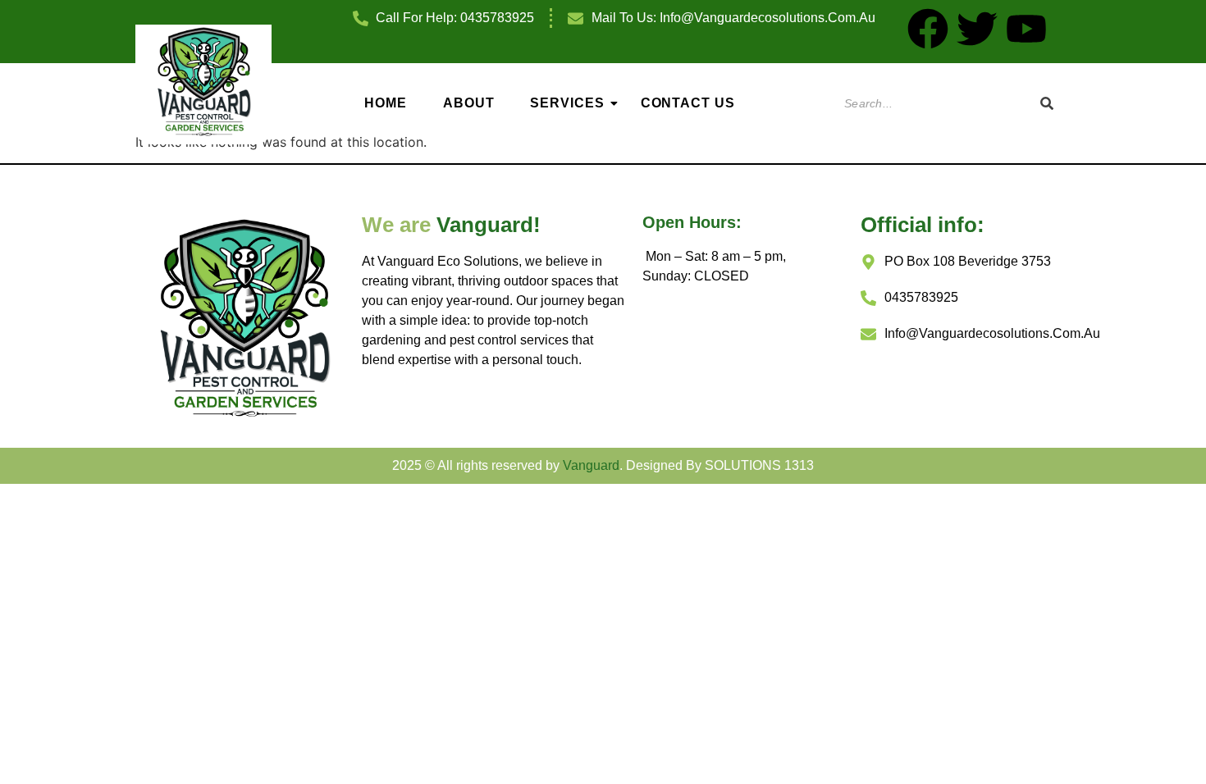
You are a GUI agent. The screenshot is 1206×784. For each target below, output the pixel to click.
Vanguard (591, 465)
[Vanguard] (203, 82)
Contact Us (688, 103)
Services (567, 103)
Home (385, 103)
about (469, 103)
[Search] (1046, 104)
